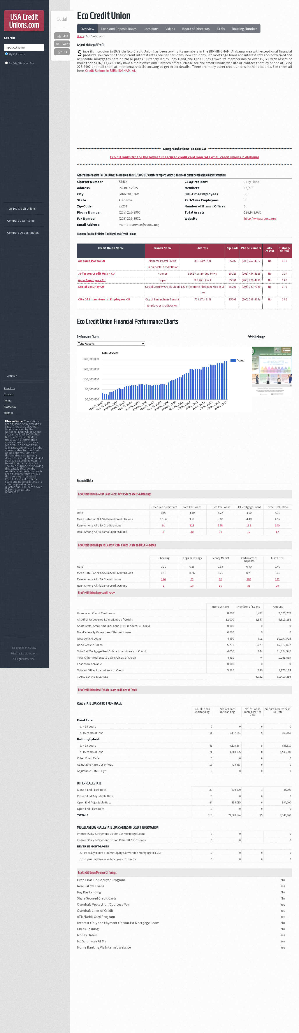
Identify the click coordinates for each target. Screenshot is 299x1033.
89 (220, 579)
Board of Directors (196, 28)
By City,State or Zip (21, 63)
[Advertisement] (184, 106)
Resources (10, 407)
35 (248, 586)
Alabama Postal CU (91, 261)
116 (163, 579)
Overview (87, 28)
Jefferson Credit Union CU (96, 273)
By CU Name (17, 54)
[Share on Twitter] (57, 44)
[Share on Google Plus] (60, 51)
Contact (9, 394)
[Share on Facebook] (59, 35)
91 (163, 525)
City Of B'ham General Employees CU (104, 299)
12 (248, 532)
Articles (12, 376)
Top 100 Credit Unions (21, 208)
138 (248, 525)
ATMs (221, 28)
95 (191, 579)
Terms (7, 400)
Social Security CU (91, 287)
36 (220, 532)
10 (220, 586)
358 (220, 525)
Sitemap (9, 413)
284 (248, 579)
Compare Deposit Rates (23, 233)
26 (277, 586)
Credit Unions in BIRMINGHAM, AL (110, 70)
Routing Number (244, 28)
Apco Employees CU (92, 280)
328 (192, 525)
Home (80, 36)
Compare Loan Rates (21, 221)
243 (277, 579)
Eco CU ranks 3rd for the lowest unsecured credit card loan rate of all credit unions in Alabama (184, 157)
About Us (9, 388)
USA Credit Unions (24, 20)
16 (191, 586)
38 (191, 532)
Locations (151, 28)
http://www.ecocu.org (260, 218)
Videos (170, 28)
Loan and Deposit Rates (119, 28)
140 (277, 525)
